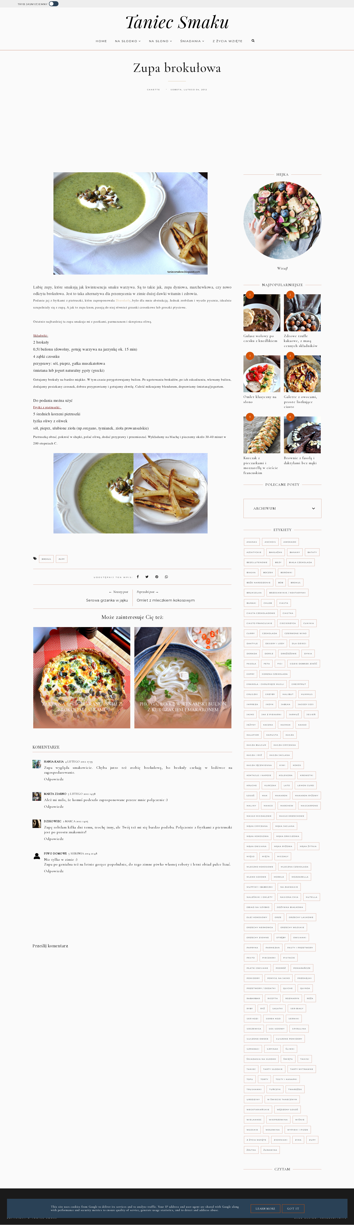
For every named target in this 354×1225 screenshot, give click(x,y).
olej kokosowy (257, 917)
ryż (262, 1008)
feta (267, 663)
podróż (281, 968)
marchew (286, 805)
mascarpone (309, 805)
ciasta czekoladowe (261, 613)
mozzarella (300, 877)
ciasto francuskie (259, 623)
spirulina (299, 1028)
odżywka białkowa (290, 907)
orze (278, 917)
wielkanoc (254, 1119)
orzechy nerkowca (260, 927)
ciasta (283, 603)
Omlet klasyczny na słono (259, 399)
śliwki (290, 1049)
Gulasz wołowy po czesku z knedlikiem (260, 338)
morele (279, 877)
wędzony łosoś (287, 1109)
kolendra (286, 775)
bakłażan (275, 552)
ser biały (296, 1008)
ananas (252, 542)
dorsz (269, 653)
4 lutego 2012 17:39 (79, 761)
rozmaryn (292, 998)
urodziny (253, 1099)
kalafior (253, 735)
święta (288, 1059)
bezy (278, 562)
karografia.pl (333, 1218)
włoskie (252, 1130)
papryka (252, 947)
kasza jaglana (279, 755)
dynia (308, 653)
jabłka (285, 704)
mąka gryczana (257, 826)
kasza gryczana (285, 745)
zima (298, 1140)
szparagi (253, 1049)
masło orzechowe (291, 816)
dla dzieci (299, 643)
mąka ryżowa (283, 846)
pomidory (253, 978)
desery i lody (274, 643)
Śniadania (191, 41)
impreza (252, 704)
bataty (312, 552)
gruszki (252, 694)
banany (295, 552)
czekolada (269, 633)
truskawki (254, 1089)
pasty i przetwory (300, 947)
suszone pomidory (289, 1039)
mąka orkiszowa (287, 836)
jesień (311, 714)
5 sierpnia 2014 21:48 (82, 853)
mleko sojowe (256, 877)
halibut (288, 694)
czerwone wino (296, 633)
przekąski (304, 978)
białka (251, 572)
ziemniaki (281, 1140)
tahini (304, 1059)
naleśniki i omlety (260, 897)
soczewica (254, 1028)
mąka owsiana (257, 846)
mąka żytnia (308, 846)
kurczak (270, 785)
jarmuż (294, 714)
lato (287, 785)
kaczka (268, 725)
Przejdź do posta (82, 721)
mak (265, 795)
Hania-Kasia (54, 761)
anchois (270, 542)
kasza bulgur (256, 745)
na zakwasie (289, 887)
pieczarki (269, 957)
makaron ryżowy (306, 795)
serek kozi (273, 1018)
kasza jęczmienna (259, 765)
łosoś (251, 795)
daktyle (252, 643)
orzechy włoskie (292, 927)
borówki (286, 572)
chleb (268, 603)
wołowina (273, 1130)
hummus (307, 694)
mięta (266, 856)
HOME (101, 41)
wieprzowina (278, 1119)
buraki (251, 603)
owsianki (299, 937)
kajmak (286, 725)
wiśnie (300, 1119)
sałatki (277, 1008)
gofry (251, 674)
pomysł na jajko (278, 978)
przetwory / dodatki (261, 988)
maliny (251, 805)
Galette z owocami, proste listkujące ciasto (300, 402)
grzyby (270, 694)
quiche (288, 988)
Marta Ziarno (55, 793)
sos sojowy (277, 1028)
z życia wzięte (228, 41)
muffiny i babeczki (260, 887)
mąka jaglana (285, 826)
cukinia (308, 623)
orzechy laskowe (301, 917)
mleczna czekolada (294, 867)
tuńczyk (275, 1089)
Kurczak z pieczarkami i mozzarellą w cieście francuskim (260, 465)
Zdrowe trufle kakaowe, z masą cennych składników (301, 341)
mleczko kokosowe (260, 867)
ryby (250, 1008)
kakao (302, 725)
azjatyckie (254, 552)
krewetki (306, 775)
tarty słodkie (273, 1069)
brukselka (254, 592)
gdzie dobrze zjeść (303, 663)
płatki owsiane (257, 968)
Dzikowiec (53, 821)
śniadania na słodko (261, 1059)
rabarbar (253, 998)
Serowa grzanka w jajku (107, 600)
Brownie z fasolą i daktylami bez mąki (300, 460)
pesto (251, 957)
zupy (62, 559)
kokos (297, 765)
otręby (281, 937)
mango (268, 805)
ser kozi (252, 1018)
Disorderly (123, 300)
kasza (290, 735)
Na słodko (127, 41)
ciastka (288, 613)
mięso (251, 856)
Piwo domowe (55, 853)
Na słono (159, 41)
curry (251, 633)
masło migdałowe (259, 816)
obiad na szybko (258, 907)
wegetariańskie (258, 1109)
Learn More (265, 1208)
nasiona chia (289, 897)
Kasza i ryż (254, 755)
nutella (311, 897)
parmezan (273, 947)
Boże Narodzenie (259, 582)
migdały (282, 856)
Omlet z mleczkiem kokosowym (166, 600)
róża (310, 998)
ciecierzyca (288, 623)
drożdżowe (289, 653)
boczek (268, 572)
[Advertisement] (177, 137)
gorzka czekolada (275, 674)
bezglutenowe (257, 562)
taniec (251, 1069)
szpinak (272, 1049)
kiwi (282, 765)
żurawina (270, 1150)
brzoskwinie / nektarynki (287, 592)
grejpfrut (299, 684)
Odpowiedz (54, 779)
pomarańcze (302, 968)
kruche (252, 785)
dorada (252, 653)
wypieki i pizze (297, 1130)
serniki (293, 1018)
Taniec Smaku (177, 21)
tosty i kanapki (286, 1079)
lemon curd (305, 785)
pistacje (289, 957)
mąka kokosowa (258, 836)
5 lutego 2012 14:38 (82, 793)
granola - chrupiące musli (265, 684)
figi (279, 663)
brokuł (46, 559)
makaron (281, 795)
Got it (293, 1208)
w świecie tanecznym (282, 1099)
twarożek (295, 1089)
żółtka (251, 1150)
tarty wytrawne (301, 1069)
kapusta (272, 735)
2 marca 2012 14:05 (75, 821)
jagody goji (306, 704)
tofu (250, 1079)
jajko (250, 714)
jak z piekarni (272, 714)
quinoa (305, 988)
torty (264, 1079)
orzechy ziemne (258, 937)
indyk (270, 704)
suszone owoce (258, 1039)
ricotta (273, 998)
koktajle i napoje (259, 775)
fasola (251, 663)
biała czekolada (300, 562)
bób (280, 582)
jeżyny (251, 725)
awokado (289, 542)
